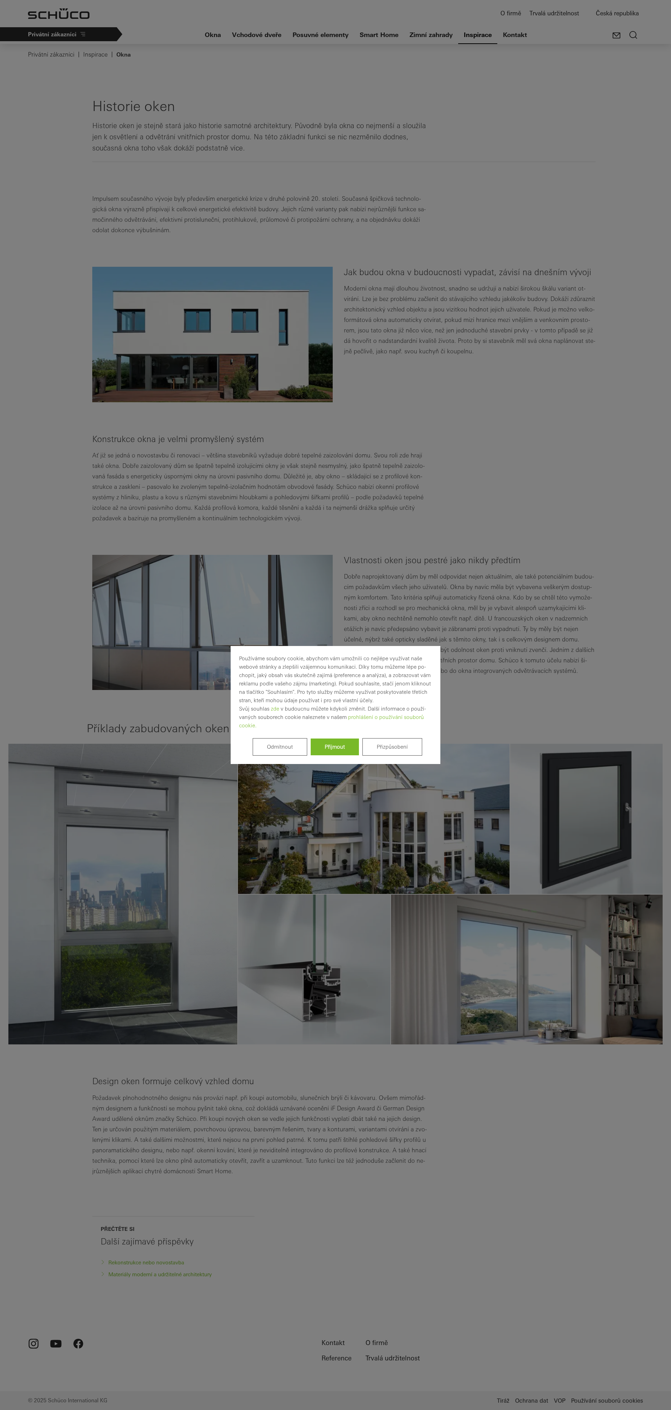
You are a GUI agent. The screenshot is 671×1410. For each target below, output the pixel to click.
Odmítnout (280, 747)
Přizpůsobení (392, 747)
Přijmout (335, 747)
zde (275, 709)
